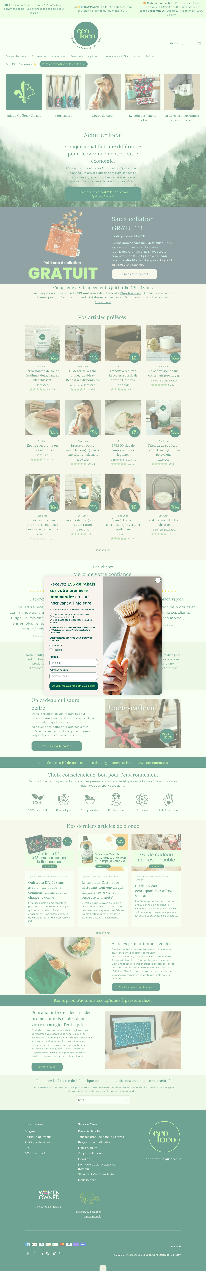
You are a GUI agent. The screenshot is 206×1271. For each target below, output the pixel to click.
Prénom (54, 656)
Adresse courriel (58, 670)
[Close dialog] (158, 580)
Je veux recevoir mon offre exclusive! (73, 686)
